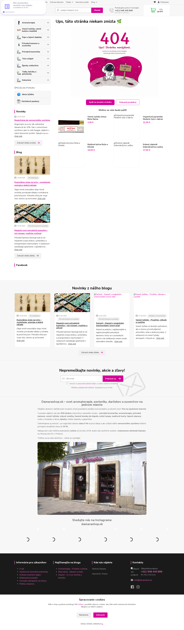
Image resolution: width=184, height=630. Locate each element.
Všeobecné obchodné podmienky (33, 572)
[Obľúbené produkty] (155, 2)
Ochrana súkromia (56, 2)
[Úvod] (33, 10)
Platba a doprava (26, 584)
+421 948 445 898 (124, 10)
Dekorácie (26, 80)
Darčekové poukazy (30, 101)
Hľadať (97, 10)
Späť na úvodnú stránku (100, 102)
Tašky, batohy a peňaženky (29, 72)
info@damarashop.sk (143, 580)
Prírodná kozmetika (31, 52)
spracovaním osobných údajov (86, 384)
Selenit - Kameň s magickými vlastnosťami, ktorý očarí (110, 324)
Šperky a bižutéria (30, 65)
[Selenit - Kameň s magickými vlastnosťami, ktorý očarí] (112, 302)
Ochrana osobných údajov (30, 575)
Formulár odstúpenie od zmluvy (33, 581)
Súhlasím (100, 615)
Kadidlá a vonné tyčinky (157, 316)
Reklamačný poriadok (28, 578)
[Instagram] (139, 587)
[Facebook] (133, 587)
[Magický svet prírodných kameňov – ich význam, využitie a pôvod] (32, 214)
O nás (17, 2)
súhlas (80, 604)
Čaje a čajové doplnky (32, 37)
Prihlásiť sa (111, 378)
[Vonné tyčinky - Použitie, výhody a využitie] (151, 302)
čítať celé (18, 136)
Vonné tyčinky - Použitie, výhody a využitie (151, 321)
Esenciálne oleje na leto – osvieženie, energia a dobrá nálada (32, 184)
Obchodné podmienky (30, 2)
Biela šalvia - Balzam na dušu (70, 572)
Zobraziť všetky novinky (26, 143)
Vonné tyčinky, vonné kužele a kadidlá (31, 30)
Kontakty (44, 2)
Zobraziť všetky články (26, 256)
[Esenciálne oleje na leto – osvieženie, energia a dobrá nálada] (32, 165)
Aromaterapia (28, 22)
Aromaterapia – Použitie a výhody (72, 569)
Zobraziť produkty (127, 102)
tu (102, 624)
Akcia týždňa (28, 94)
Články (68, 2)
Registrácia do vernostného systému (32, 120)
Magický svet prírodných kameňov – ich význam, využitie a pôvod (31, 232)
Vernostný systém (82, 2)
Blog (93, 2)
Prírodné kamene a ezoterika (30, 44)
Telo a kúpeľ (27, 58)
